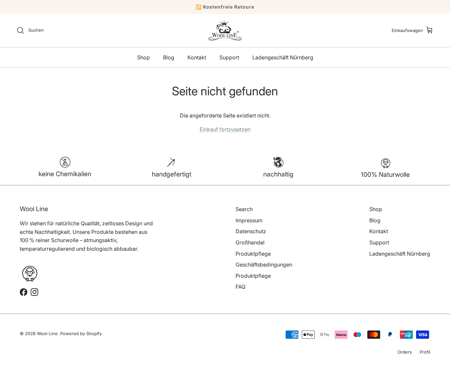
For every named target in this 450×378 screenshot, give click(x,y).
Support (229, 57)
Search (244, 209)
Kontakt (196, 57)
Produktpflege (253, 253)
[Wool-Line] (225, 30)
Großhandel (250, 242)
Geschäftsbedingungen (264, 264)
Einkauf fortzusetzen (225, 129)
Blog (168, 57)
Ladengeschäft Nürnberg (282, 57)
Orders (405, 352)
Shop (143, 57)
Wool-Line (47, 333)
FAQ (240, 286)
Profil (425, 352)
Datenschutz (251, 231)
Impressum (249, 220)
